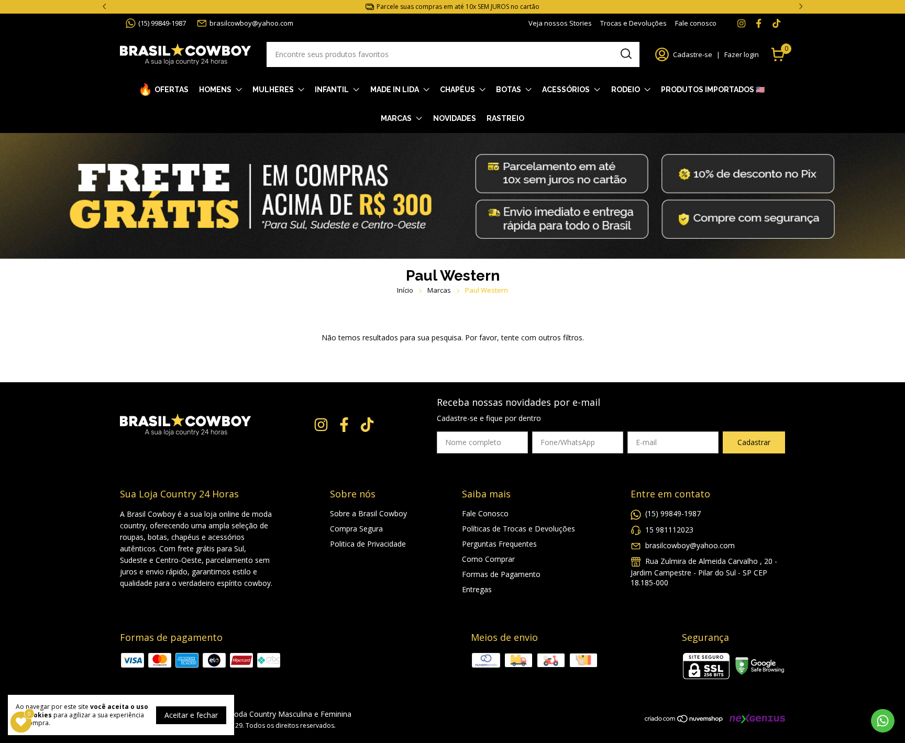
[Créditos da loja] (754, 718)
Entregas (477, 589)
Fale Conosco (485, 513)
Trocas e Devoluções (633, 23)
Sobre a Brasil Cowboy (368, 513)
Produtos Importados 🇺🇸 (713, 89)
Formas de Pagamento (501, 574)
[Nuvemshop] (684, 720)
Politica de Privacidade (368, 544)
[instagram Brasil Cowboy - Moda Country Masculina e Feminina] (741, 23)
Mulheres (273, 89)
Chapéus (457, 89)
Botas (508, 89)
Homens (215, 89)
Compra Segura (356, 529)
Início (405, 290)
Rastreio (505, 118)
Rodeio (625, 89)
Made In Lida (394, 89)
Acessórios (566, 89)
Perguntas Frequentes (499, 544)
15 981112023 (669, 530)
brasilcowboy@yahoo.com (251, 23)
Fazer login (741, 54)
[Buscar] (625, 54)
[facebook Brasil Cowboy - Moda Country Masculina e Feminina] (758, 23)
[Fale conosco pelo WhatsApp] (883, 721)
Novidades (454, 118)
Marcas (396, 118)
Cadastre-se (692, 54)
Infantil (332, 89)
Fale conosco (695, 23)
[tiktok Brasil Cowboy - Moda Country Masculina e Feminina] (776, 23)
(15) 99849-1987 (162, 23)
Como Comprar (488, 559)
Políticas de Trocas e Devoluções (518, 529)
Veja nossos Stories (560, 23)
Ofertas (171, 89)
